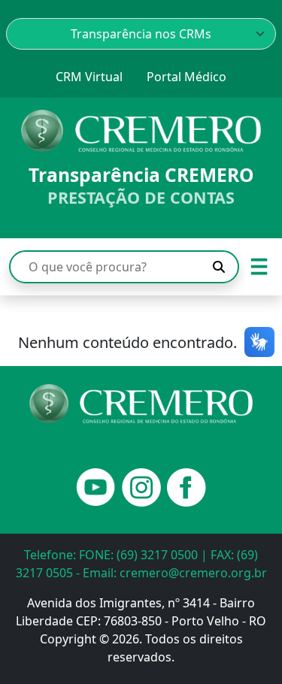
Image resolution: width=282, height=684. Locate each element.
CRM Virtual (89, 76)
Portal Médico (186, 76)
